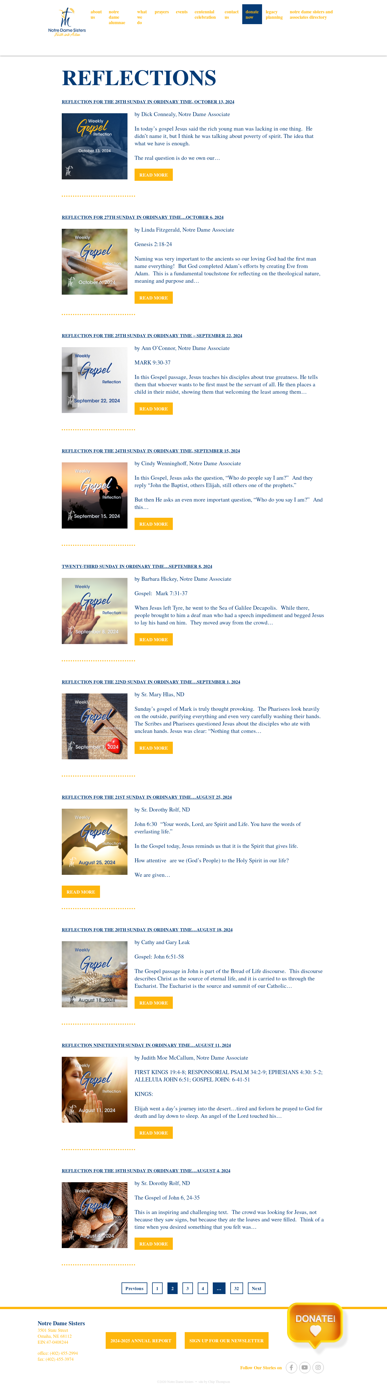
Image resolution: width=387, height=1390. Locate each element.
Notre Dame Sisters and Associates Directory (311, 14)
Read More (153, 174)
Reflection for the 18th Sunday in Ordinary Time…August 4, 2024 (146, 1170)
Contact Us (232, 14)
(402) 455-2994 (64, 1353)
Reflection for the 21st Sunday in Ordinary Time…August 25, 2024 (147, 797)
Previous (134, 1288)
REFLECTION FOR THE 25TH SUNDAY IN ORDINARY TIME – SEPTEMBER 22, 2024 (152, 335)
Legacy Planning (274, 14)
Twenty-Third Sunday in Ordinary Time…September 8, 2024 (137, 566)
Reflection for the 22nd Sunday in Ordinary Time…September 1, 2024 (151, 681)
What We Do (142, 17)
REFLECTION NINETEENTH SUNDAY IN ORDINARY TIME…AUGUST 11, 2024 (146, 1045)
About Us (96, 14)
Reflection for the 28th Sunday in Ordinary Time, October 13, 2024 (148, 101)
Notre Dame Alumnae (117, 17)
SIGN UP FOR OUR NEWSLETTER (227, 1340)
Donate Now (252, 14)
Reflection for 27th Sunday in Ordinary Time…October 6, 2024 (143, 217)
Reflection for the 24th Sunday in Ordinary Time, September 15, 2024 (151, 450)
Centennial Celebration (205, 14)
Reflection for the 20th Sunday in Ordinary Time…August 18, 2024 (147, 929)
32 (236, 1288)
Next (256, 1288)
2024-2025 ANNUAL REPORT (140, 1340)
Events (182, 11)
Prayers (162, 11)
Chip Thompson (219, 1381)
